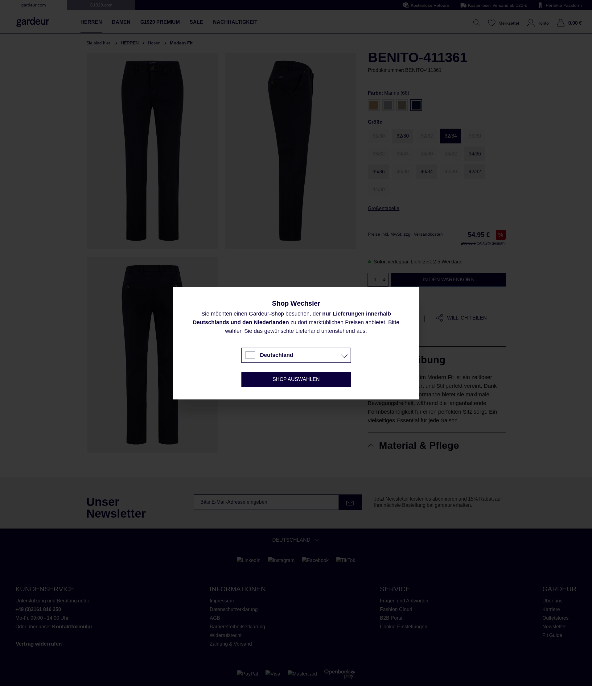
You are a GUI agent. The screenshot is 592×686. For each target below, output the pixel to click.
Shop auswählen (296, 379)
